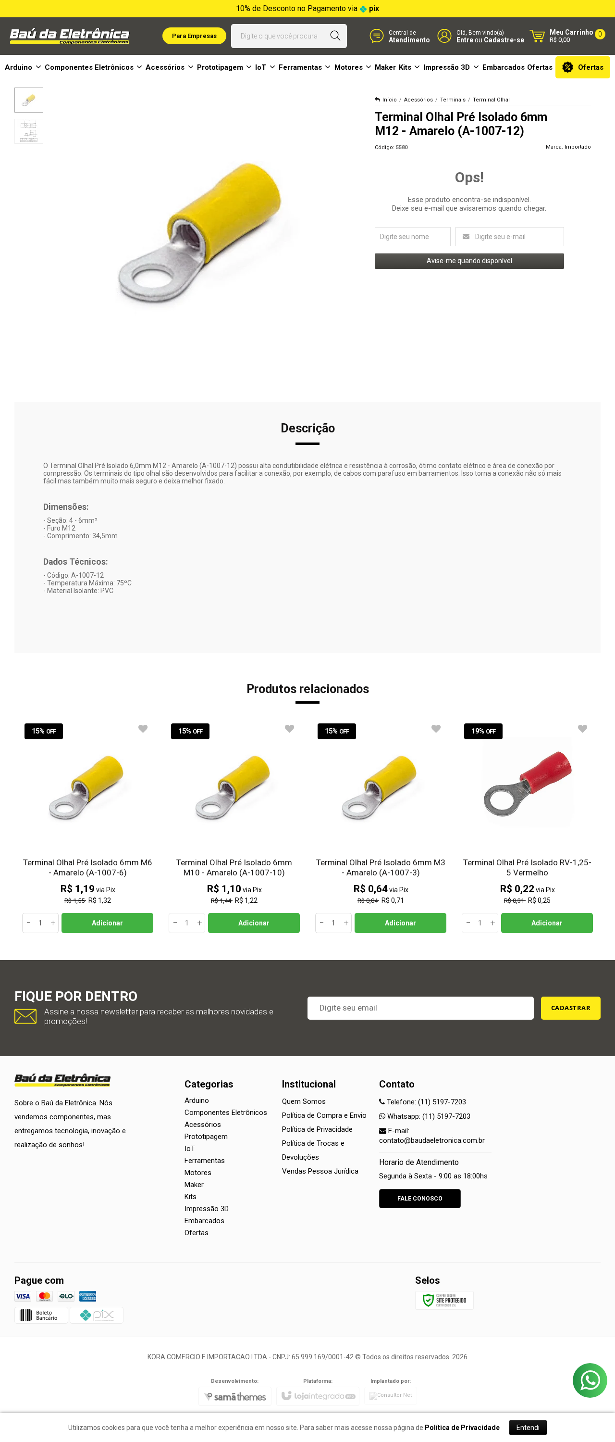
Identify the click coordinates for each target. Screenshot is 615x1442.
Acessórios (418, 100)
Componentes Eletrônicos (225, 1112)
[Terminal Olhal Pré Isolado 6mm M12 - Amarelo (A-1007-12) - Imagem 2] (28, 131)
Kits (190, 1196)
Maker (194, 1184)
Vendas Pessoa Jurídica (320, 1171)
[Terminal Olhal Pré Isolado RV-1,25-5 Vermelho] (527, 827)
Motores (197, 1172)
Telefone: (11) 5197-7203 (425, 1102)
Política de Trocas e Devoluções (313, 1150)
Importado (578, 147)
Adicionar (107, 923)
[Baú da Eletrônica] (70, 36)
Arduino (196, 1100)
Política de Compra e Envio (324, 1115)
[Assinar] (571, 1008)
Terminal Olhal (491, 100)
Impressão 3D (206, 1208)
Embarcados (204, 1220)
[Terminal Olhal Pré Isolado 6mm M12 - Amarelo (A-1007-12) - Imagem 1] (28, 100)
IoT (189, 1148)
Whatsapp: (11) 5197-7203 (427, 1116)
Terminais (453, 100)
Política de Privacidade (317, 1129)
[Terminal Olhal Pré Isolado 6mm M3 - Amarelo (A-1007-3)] (380, 827)
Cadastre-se (504, 40)
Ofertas (196, 1232)
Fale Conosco (420, 1198)
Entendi (528, 1427)
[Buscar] (335, 36)
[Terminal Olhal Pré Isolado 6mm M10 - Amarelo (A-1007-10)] (234, 827)
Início (389, 100)
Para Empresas (194, 35)
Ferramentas (204, 1160)
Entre (464, 40)
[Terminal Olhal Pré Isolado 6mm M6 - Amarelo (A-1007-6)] (87, 827)
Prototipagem (206, 1136)
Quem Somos (304, 1101)
